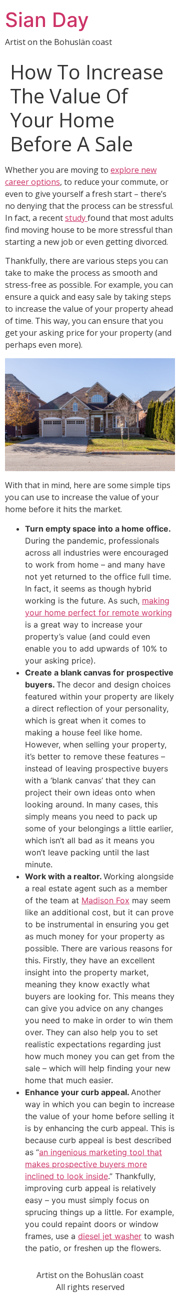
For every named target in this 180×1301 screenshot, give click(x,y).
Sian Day (47, 19)
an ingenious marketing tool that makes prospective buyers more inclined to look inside (93, 1164)
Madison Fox (106, 900)
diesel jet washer (110, 1236)
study (76, 217)
